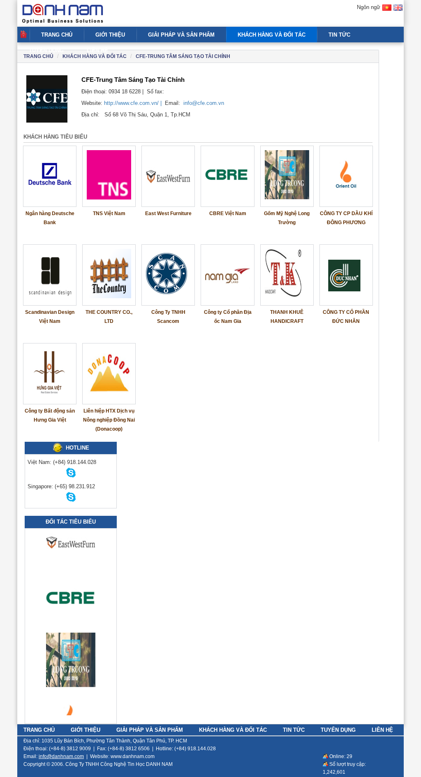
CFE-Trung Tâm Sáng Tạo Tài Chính (183, 56)
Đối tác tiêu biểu (71, 522)
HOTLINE (77, 448)
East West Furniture (168, 213)
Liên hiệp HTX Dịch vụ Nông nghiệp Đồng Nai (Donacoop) (109, 420)
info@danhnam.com (61, 756)
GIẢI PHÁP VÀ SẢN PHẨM (181, 35)
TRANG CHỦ (56, 35)
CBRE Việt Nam (227, 213)
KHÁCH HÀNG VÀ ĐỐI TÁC (271, 35)
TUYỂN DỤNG (46, 50)
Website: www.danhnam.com (122, 756)
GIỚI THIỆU (110, 35)
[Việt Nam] (386, 11)
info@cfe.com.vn (203, 103)
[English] (397, 11)
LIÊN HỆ (97, 50)
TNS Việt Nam (109, 213)
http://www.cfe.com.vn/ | (133, 103)
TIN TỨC (339, 35)
